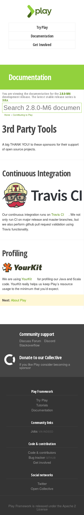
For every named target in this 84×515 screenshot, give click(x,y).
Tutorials (42, 405)
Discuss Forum (30, 340)
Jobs (42, 431)
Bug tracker (42, 457)
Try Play (42, 27)
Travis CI (57, 214)
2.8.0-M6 (64, 93)
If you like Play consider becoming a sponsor (44, 366)
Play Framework (42, 11)
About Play (18, 300)
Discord (49, 340)
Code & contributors (42, 452)
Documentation (42, 36)
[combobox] (42, 108)
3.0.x (5, 100)
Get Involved (42, 44)
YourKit (27, 279)
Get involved (42, 462)
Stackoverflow (29, 345)
